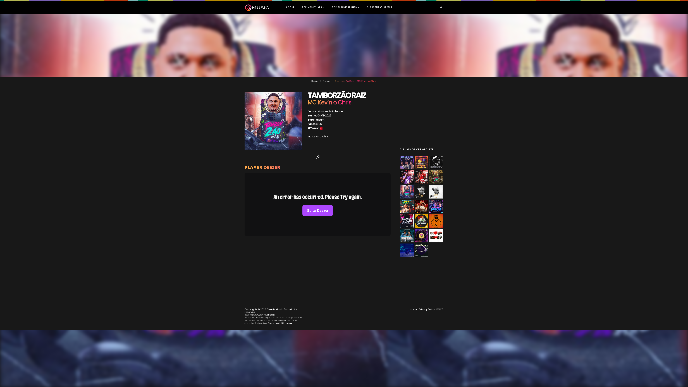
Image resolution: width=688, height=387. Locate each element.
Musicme (287, 323)
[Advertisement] (344, 46)
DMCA (439, 309)
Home (314, 81)
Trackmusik (274, 323)
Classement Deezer (379, 7)
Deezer (326, 81)
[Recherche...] (441, 7)
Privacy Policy (427, 309)
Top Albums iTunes (344, 7)
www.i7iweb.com (266, 314)
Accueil (291, 7)
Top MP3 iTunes (312, 7)
